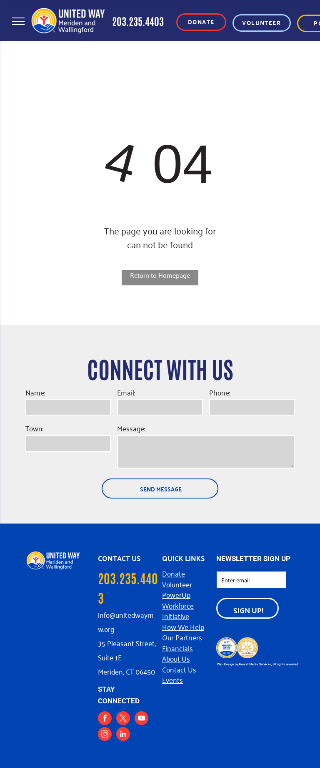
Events (172, 679)
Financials (177, 648)
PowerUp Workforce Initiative (178, 605)
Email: (126, 392)
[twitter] (123, 719)
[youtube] (141, 719)
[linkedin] (123, 735)
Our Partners (182, 637)
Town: (34, 428)
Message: (131, 428)
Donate (173, 573)
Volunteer (177, 584)
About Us (176, 658)
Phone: (219, 392)
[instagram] (105, 735)
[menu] (18, 21)
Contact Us (179, 669)
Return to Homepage (160, 275)
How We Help (183, 626)
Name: (35, 392)
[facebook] (105, 719)
